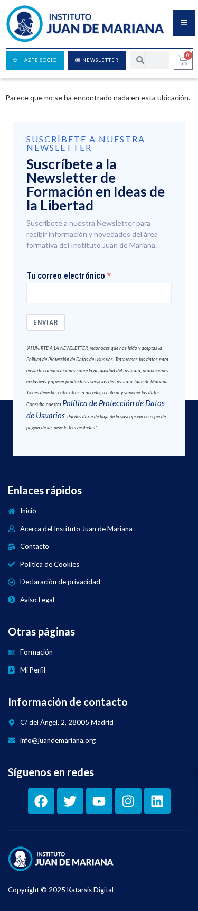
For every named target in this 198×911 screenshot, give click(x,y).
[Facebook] (41, 801)
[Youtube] (99, 801)
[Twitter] (70, 801)
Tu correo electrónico (65, 276)
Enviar (45, 322)
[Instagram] (128, 801)
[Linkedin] (157, 801)
